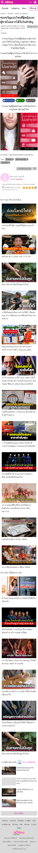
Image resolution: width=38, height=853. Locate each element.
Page (19, 828)
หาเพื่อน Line (6, 824)
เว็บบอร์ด (5, 8)
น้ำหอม (8, 159)
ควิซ (21, 824)
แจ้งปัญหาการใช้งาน (24, 845)
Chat (34, 820)
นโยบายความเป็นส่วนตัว (26, 838)
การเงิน (33, 824)
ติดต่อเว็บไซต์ (12, 845)
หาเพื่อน (28, 820)
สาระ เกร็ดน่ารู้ (28, 762)
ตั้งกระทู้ (33, 8)
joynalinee (19, 179)
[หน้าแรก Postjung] (9, 2)
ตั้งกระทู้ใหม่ (18, 813)
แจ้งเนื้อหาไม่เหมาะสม (19, 849)
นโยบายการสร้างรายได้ (21, 841)
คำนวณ (26, 824)
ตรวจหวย (13, 820)
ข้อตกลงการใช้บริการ (10, 838)
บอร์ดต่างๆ (15, 8)
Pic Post (15, 824)
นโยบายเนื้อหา (7, 841)
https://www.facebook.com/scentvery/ (21, 155)
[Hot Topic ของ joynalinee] (4, 181)
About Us (32, 841)
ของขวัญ (4, 162)
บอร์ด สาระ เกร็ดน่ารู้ (21, 13)
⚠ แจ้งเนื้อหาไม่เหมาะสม (24, 168)
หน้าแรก (3, 13)
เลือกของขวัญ (21, 159)
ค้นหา (24, 8)
